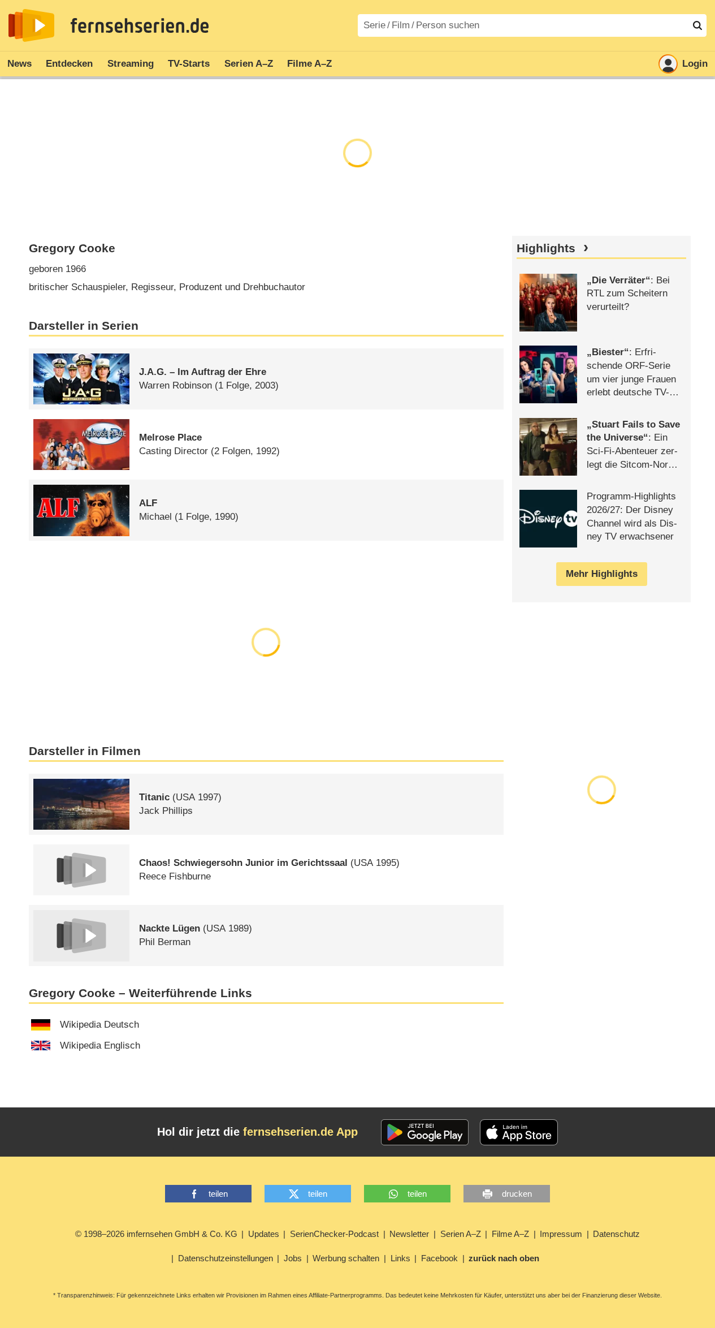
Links (400, 1258)
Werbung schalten (346, 1258)
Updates (263, 1234)
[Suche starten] (697, 25)
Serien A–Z (248, 63)
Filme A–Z (309, 63)
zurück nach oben (504, 1258)
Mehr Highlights (602, 573)
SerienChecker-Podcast (334, 1234)
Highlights (546, 248)
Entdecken (69, 63)
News (19, 63)
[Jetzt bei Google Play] (425, 1132)
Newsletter (409, 1234)
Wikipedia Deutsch (99, 1024)
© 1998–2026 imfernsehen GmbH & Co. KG (156, 1234)
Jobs (293, 1258)
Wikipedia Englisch (100, 1045)
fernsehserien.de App (300, 1132)
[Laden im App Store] (519, 1132)
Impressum (561, 1234)
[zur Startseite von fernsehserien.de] (31, 25)
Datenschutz (616, 1234)
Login (695, 63)
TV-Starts (189, 63)
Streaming (130, 63)
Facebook (439, 1258)
